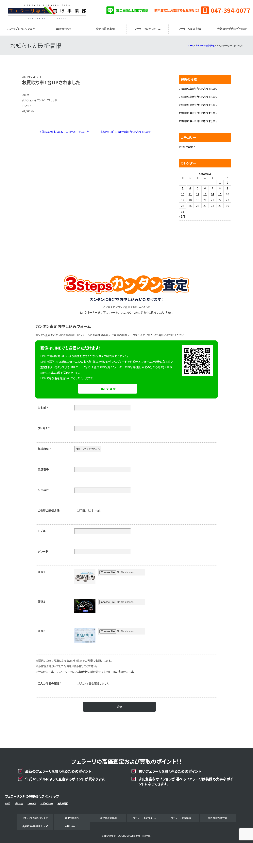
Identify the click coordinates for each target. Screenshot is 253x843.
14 (212, 194)
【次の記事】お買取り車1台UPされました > (126, 132)
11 (190, 194)
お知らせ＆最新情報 (205, 45)
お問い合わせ (72, 826)
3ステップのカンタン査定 (21, 29)
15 (220, 194)
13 (205, 194)
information (187, 147)
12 (197, 194)
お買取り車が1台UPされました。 (198, 89)
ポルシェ (19, 803)
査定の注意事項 (105, 29)
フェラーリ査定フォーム (147, 29)
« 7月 (182, 216)
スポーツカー (47, 803)
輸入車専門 (63, 803)
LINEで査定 (107, 388)
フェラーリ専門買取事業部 (47, 12)
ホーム (191, 45)
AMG (7, 803)
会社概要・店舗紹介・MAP (232, 29)
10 (182, 194)
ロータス (32, 803)
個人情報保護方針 (217, 818)
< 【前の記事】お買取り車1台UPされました (64, 132)
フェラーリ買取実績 (190, 29)
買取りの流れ (63, 29)
